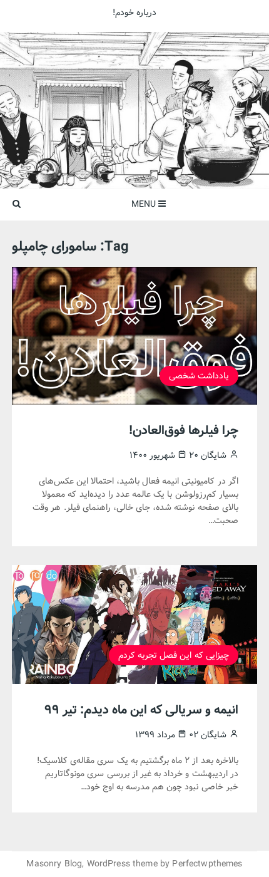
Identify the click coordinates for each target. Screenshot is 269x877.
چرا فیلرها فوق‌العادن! (183, 430)
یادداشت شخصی (199, 376)
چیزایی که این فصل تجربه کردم (173, 655)
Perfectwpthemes (207, 864)
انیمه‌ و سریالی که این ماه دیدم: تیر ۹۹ (141, 710)
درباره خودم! (134, 12)
